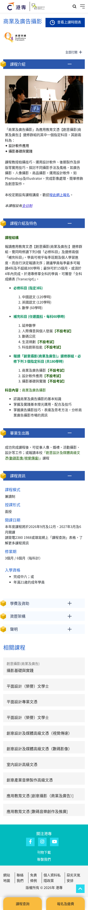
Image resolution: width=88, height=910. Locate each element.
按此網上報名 (59, 194)
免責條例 (33, 877)
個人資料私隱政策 (52, 877)
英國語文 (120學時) (36, 302)
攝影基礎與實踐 (44, 381)
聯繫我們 (44, 859)
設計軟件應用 (42, 375)
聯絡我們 (20, 877)
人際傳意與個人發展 (47, 330)
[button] (44, 64)
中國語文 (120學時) (36, 296)
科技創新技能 (42, 346)
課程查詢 (22, 903)
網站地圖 (6, 877)
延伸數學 (29, 325)
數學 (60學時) (32, 307)
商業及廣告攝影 (44, 370)
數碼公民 (29, 336)
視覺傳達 (31, 458)
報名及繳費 (65, 903)
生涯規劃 (39, 341)
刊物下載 (44, 852)
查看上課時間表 (69, 21)
